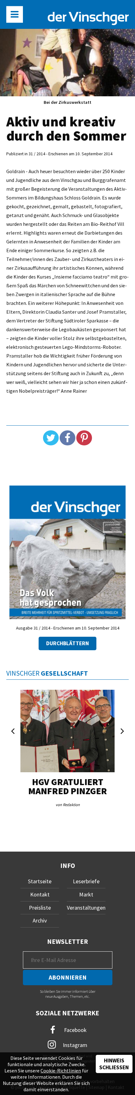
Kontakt (40, 894)
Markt (86, 894)
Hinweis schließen (114, 1064)
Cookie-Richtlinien (60, 1070)
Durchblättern (67, 643)
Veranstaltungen (86, 907)
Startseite (39, 881)
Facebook (75, 1030)
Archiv (40, 920)
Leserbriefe (86, 881)
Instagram (74, 1045)
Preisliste (40, 907)
